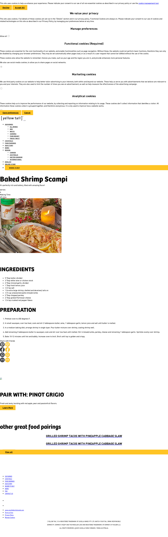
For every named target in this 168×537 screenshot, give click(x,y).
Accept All (20, 7)
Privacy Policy (9, 515)
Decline (6, 7)
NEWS (7, 148)
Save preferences (11, 112)
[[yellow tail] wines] (12, 120)
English (8, 162)
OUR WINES (9, 124)
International (16, 159)
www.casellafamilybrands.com (14, 510)
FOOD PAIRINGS (10, 143)
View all (9, 452)
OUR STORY (9, 145)
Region (7, 150)
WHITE (12, 131)
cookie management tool (148, 3)
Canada (13, 152)
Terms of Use (9, 512)
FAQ (6, 491)
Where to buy (14, 168)
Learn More (8, 407)
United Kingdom (16, 157)
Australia (14, 155)
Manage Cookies (10, 517)
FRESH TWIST (15, 138)
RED (11, 129)
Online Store (10, 164)
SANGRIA (13, 134)
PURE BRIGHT (14, 136)
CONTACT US (9, 493)
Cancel (27, 112)
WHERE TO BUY (10, 486)
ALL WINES (14, 127)
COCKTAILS (9, 141)
